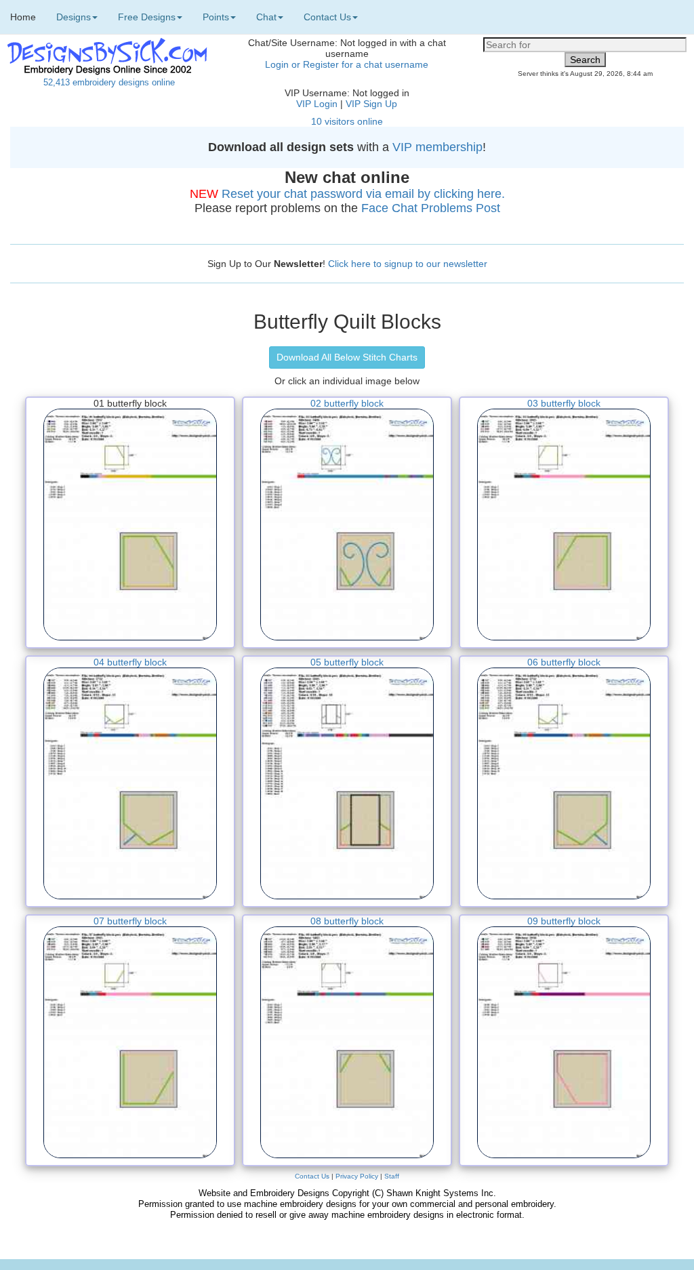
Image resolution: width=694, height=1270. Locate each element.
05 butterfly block (347, 662)
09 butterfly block (563, 921)
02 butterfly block (347, 403)
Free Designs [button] (147, 17)
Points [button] (216, 17)
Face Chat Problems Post (430, 208)
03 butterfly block (563, 403)
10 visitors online (347, 121)
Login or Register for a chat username (346, 64)
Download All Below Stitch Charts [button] (347, 357)
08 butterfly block (347, 921)
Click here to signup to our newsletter (407, 263)
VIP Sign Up (371, 103)
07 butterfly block (130, 921)
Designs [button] (73, 17)
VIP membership (437, 147)
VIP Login (317, 103)
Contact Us (312, 1176)
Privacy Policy (356, 1176)
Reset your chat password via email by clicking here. (363, 194)
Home (23, 17)
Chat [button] (266, 17)
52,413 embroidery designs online (109, 82)
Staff (391, 1176)
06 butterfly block (563, 662)
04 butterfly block (130, 662)
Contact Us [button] (327, 17)
